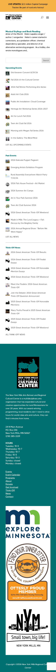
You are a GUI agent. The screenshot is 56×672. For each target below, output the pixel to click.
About (9, 481)
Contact (9, 496)
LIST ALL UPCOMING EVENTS (18, 145)
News (8, 493)
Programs (10, 478)
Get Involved (12, 487)
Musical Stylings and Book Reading (23, 31)
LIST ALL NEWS (12, 237)
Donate (9, 484)
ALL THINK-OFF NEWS (15, 334)
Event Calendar (13, 475)
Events (9, 471)
